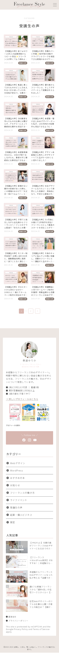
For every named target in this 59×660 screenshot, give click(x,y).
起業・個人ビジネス (21, 514)
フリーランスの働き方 (22, 492)
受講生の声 (16, 507)
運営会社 (12, 616)
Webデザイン (17, 463)
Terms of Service (41, 629)
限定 (12, 522)
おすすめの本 (17, 477)
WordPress (16, 470)
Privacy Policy (21, 629)
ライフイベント (18, 500)
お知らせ (15, 485)
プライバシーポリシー (18, 620)
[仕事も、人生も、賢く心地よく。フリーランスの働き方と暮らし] (29, 5)
